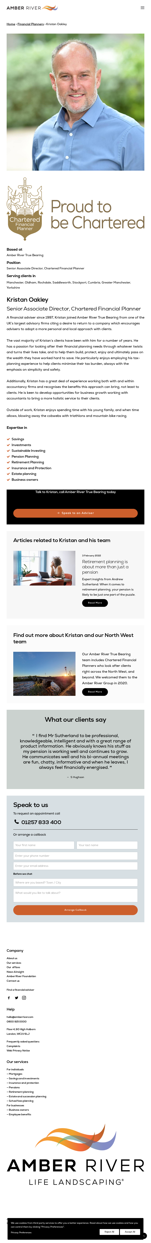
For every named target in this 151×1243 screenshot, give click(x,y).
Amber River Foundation (21, 976)
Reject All (109, 1232)
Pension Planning (25, 457)
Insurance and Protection (31, 468)
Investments (21, 445)
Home (11, 24)
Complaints (13, 1046)
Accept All (130, 1232)
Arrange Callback (75, 910)
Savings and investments (24, 1078)
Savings (18, 439)
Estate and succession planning (27, 1096)
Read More (95, 598)
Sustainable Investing (28, 451)
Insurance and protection (24, 1083)
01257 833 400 (40, 822)
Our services (14, 963)
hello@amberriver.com (20, 1017)
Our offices (13, 967)
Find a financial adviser (20, 990)
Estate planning (24, 474)
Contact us (13, 981)
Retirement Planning (28, 462)
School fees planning (21, 1101)
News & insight (15, 972)
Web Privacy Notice (18, 1050)
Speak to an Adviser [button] (78, 513)
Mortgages (15, 1074)
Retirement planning (21, 1092)
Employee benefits (20, 1114)
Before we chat (22, 874)
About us (12, 958)
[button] (44, 568)
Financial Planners (30, 24)
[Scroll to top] (144, 1235)
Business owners (25, 480)
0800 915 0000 (16, 1021)
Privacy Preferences (21, 1233)
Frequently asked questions (23, 1041)
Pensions (14, 1087)
